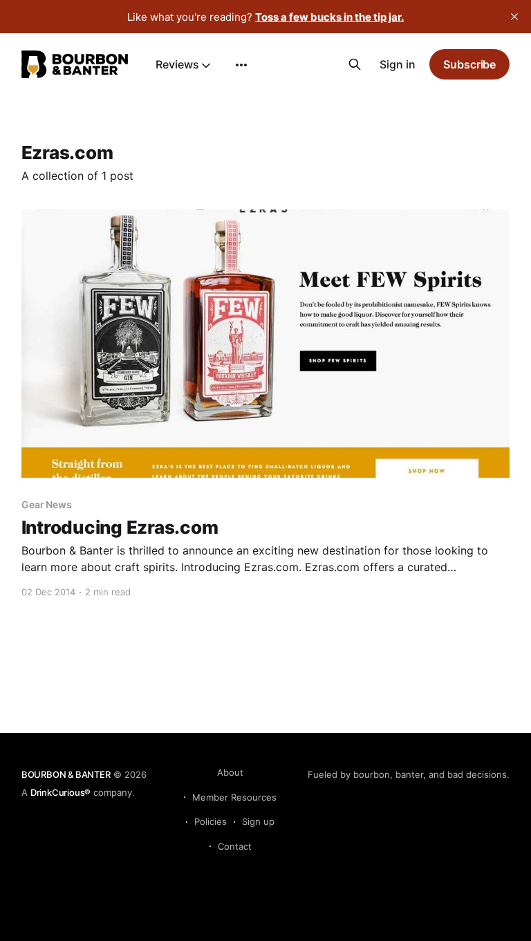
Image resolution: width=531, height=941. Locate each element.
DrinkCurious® (60, 792)
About (230, 772)
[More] (241, 65)
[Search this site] (355, 64)
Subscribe (469, 64)
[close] (514, 17)
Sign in (398, 64)
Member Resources (234, 797)
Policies (210, 821)
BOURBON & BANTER (66, 774)
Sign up (258, 821)
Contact (235, 846)
